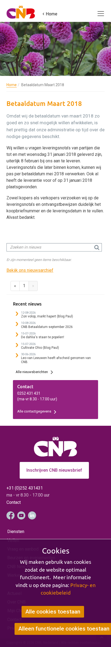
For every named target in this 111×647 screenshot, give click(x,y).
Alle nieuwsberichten (32, 372)
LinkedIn (32, 515)
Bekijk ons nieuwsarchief (29, 270)
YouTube (21, 515)
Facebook (10, 515)
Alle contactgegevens (34, 411)
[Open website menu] (97, 10)
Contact (13, 502)
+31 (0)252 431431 (24, 488)
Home (11, 85)
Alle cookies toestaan (52, 611)
